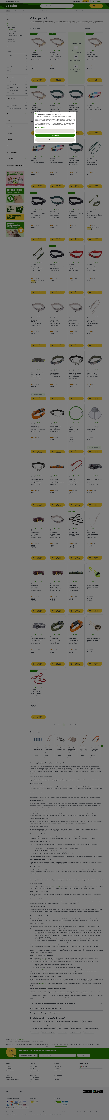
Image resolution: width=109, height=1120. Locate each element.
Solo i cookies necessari (55, 140)
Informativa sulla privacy (41, 127)
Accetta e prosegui (55, 135)
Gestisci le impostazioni (55, 131)
